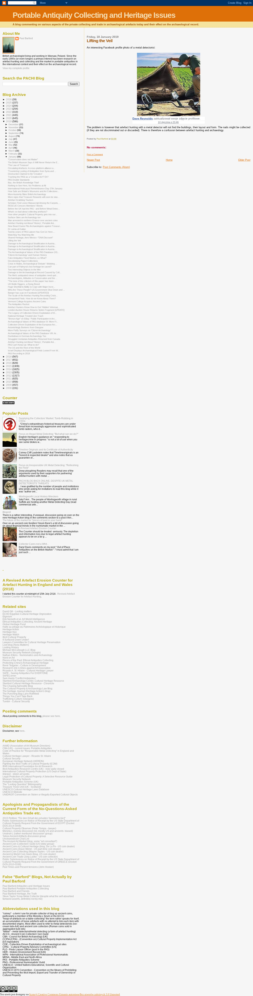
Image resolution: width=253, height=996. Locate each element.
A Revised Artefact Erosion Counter (37, 528)
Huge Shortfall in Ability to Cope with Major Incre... (31, 287)
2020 (9, 118)
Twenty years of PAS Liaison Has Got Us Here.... (31, 232)
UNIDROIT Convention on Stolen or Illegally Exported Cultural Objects (40, 794)
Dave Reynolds (142, 118)
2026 (9, 99)
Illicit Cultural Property (14, 637)
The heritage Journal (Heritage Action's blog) (26, 691)
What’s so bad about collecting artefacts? (27, 211)
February (13, 154)
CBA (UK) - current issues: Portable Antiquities (27, 748)
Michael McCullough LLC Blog (19, 650)
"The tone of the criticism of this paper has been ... (32, 281)
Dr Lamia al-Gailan (17, 229)
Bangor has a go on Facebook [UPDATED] (28, 293)
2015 (9, 366)
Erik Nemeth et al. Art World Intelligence (24, 619)
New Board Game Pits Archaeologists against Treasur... (34, 226)
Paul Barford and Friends (16, 891)
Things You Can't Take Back (17, 696)
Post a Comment (95, 154)
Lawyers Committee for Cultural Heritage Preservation (31, 642)
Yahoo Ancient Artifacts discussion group (24, 836)
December (13, 124)
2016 (9, 363)
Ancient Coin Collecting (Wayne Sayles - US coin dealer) (33, 851)
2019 (9, 121)
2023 (9, 108)
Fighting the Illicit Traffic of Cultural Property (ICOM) (30, 763)
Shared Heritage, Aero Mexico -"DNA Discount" (30, 237)
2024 (9, 105)
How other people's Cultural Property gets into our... (32, 214)
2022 (9, 112)
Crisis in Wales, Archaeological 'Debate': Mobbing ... (32, 264)
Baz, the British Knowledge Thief (23, 182)
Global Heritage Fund (14, 624)
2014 (9, 369)
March (11, 151)
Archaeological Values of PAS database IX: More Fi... (33, 321)
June (11, 142)
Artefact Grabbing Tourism (20, 200)
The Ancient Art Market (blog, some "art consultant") (30, 841)
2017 (9, 359)
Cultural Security (11, 758)
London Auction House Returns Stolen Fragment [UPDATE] (36, 310)
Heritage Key (10, 632)
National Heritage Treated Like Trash (25, 316)
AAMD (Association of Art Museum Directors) (26, 745)
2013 (9, 372)
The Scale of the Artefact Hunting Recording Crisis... (33, 295)
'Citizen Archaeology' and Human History (27, 255)
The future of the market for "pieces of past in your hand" (32, 520)
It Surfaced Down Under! (16, 639)
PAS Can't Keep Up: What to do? (23, 345)
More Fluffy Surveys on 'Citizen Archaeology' (29, 330)
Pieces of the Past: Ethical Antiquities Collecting (28, 660)
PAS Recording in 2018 (19, 353)
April (10, 148)
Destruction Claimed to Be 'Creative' (25, 174)
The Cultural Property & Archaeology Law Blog (27, 688)
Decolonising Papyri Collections (23, 261)
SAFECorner (9, 675)
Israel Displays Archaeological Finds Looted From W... (33, 350)
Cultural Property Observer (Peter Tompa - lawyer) (29, 828)
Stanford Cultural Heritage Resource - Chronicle (28, 683)
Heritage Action (11, 629)
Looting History (11, 647)
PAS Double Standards (19, 180)
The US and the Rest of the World (24, 348)
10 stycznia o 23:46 (168, 122)
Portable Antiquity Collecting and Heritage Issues (94, 15)
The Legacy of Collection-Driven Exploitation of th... (32, 313)
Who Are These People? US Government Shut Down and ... (36, 290)
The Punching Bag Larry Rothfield (21, 693)
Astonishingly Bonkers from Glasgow (25, 327)
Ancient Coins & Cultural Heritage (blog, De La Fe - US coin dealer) (39, 846)
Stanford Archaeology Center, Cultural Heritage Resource (33, 680)
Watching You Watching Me (21, 235)
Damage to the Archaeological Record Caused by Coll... (34, 272)
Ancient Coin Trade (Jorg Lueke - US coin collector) (30, 856)
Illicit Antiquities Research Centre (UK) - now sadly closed (33, 769)
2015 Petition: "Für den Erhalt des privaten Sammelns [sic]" (34, 818)
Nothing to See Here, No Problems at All (27, 185)
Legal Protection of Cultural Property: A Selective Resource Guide (38, 776)
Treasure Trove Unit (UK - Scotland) (22, 787)
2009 (9, 385)
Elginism (7, 616)
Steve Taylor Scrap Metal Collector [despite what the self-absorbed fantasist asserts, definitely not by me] (38, 897)
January (12, 156)
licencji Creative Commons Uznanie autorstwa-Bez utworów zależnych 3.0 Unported (74, 994)
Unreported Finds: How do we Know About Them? (32, 298)
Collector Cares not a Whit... (34, 544)
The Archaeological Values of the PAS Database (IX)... (33, 252)
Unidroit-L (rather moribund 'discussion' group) (27, 833)
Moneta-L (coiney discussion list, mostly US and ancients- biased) (38, 831)
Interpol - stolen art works (16, 774)
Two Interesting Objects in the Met (24, 269)
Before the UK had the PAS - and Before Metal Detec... (34, 209)
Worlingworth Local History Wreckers (38, 496)
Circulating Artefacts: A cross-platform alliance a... (31, 168)
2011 (9, 378)
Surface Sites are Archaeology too (24, 217)
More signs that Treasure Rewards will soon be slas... (33, 197)
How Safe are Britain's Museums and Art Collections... (33, 191)
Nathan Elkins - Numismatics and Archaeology (27, 655)
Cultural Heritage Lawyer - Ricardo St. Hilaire (27, 756)
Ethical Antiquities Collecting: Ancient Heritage (27, 621)
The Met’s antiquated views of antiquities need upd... (33, 275)
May (10, 145)
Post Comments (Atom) (116, 167)
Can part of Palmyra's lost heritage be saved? (30, 266)
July (10, 139)
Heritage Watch (11, 634)
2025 (9, 102)
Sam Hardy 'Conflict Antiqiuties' (19, 678)
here (22, 731)
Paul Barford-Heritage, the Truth (20, 893)
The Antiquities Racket (18, 304)
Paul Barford (26, 38)
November (13, 127)
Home (169, 159)
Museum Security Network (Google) (22, 652)
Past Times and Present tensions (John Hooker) (28, 867)
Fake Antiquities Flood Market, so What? (27, 258)
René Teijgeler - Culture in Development (24, 665)
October (12, 130)
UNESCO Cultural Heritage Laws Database (26, 789)
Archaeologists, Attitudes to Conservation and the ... (32, 278)
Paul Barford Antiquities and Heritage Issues (26, 886)
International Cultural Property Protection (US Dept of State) (34, 771)
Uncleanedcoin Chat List (16, 838)
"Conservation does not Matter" (23, 159)
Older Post (244, 159)
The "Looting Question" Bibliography (22, 784)
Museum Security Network (17, 779)
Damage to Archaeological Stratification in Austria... (32, 243)
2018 (9, 356)
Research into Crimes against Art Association (27, 668)
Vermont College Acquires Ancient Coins (27, 301)
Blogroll (7, 512)
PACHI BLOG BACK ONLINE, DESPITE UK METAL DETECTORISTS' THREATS (46, 482)
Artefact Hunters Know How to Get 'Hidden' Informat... (33, 307)
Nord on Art (9, 657)
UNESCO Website (12, 792)
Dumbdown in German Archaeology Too (27, 336)
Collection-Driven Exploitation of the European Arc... (32, 324)
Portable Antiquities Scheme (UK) (20, 781)
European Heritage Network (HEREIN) (23, 761)
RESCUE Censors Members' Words (25, 206)
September (14, 133)
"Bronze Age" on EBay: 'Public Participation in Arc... (32, 318)
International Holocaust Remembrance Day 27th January (35, 188)
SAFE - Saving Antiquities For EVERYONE (25, 673)
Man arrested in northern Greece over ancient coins (33, 220)
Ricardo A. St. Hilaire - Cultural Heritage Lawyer (28, 670)
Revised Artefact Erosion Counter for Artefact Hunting (39, 595)
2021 (9, 115)
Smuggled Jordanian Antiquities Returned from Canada (34, 339)
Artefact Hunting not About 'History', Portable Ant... (32, 223)
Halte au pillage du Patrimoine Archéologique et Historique (34, 626)
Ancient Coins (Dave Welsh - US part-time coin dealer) (32, 849)
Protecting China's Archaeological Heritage (26, 662)
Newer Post (93, 159)
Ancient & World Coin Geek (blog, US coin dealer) (29, 854)
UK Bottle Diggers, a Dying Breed (24, 284)
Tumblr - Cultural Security (16, 701)
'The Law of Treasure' (18, 165)
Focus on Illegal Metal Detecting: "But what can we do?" (48, 434)
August (12, 136)
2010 (9, 381)
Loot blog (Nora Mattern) (16, 644)
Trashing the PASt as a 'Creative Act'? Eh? (28, 177)
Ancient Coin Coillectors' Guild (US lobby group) (28, 843)
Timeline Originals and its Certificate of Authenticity (46, 449)
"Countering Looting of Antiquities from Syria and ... (32, 171)
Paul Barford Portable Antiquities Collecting (26, 888)
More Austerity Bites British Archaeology (27, 194)
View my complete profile (16, 68)
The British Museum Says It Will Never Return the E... (33, 162)
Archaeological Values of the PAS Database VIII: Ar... (33, 333)
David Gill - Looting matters (17, 611)
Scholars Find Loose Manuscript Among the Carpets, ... (34, 203)
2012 (9, 375)
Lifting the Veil (14, 240)
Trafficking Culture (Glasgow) (18, 698)
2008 (9, 388)
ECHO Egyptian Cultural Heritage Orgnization (27, 614)
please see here (51, 716)
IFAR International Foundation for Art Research (27, 766)
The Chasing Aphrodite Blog (18, 686)
